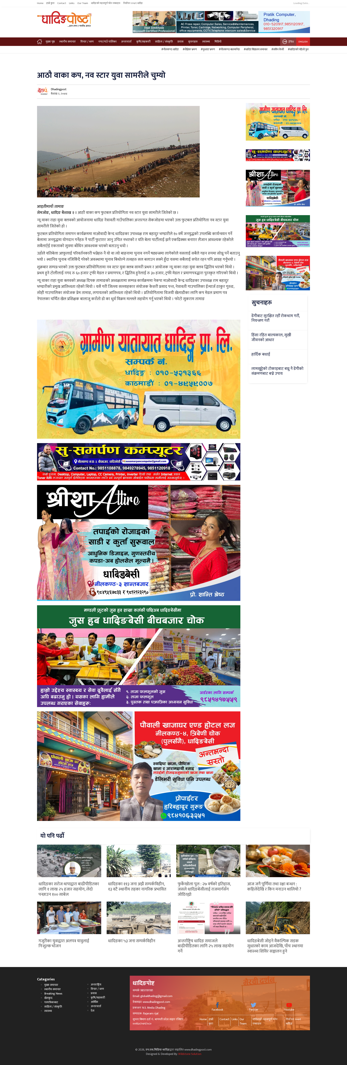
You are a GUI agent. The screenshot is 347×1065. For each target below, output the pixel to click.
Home (40, 3)
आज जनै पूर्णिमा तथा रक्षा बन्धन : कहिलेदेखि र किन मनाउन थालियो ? (274, 886)
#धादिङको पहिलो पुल (298, 49)
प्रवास (180, 41)
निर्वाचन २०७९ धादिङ (133, 3)
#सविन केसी (277, 49)
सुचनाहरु (193, 41)
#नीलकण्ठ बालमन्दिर (229, 49)
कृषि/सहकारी (143, 41)
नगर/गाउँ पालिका (107, 41)
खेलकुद (48, 998)
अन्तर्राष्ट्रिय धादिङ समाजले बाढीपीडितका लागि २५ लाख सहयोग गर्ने (206, 946)
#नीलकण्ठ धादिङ (169, 49)
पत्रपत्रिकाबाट (51, 1002)
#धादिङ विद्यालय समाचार (255, 49)
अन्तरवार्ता (126, 41)
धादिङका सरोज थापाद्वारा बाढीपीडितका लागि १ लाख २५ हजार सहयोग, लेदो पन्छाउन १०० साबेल (68, 889)
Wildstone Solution (189, 1054)
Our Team (82, 3)
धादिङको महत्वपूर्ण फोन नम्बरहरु (105, 3)
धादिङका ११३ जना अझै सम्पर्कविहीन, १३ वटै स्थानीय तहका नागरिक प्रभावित (137, 886)
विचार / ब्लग (87, 41)
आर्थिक (94, 1002)
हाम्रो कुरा (50, 3)
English (303, 42)
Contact (61, 3)
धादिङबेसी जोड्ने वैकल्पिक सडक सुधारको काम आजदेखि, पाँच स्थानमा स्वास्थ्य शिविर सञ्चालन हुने (275, 946)
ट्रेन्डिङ (291, 42)
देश (92, 1010)
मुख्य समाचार (51, 985)
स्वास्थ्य (206, 41)
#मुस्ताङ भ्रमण (207, 49)
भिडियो (218, 41)
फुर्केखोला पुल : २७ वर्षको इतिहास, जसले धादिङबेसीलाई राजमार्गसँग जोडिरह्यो (204, 889)
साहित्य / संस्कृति (164, 41)
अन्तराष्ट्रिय (96, 984)
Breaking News (53, 993)
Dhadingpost (59, 89)
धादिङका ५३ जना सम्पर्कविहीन (131, 941)
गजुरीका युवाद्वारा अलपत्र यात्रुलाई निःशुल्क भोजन (63, 943)
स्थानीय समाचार (67, 41)
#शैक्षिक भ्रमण (189, 49)
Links (71, 3)
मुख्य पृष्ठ (50, 41)
